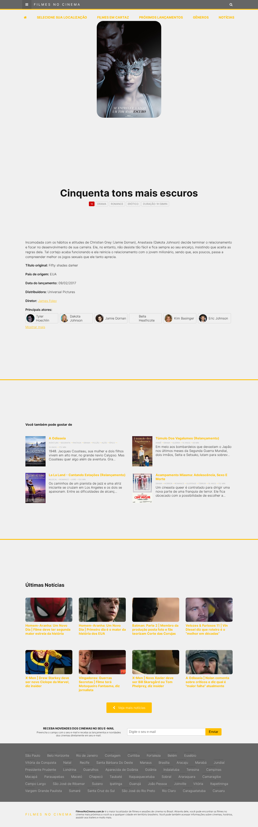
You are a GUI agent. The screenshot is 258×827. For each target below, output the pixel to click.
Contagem (113, 754)
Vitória (198, 783)
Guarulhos (90, 769)
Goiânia (150, 769)
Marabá (201, 761)
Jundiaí (219, 761)
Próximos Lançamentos (161, 17)
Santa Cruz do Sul (101, 790)
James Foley (47, 301)
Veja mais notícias (130, 708)
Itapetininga (219, 783)
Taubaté (116, 776)
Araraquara (186, 776)
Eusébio (190, 754)
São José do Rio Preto (138, 790)
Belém (172, 754)
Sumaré (74, 790)
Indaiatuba (171, 769)
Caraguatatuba (194, 790)
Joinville (180, 783)
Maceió (76, 776)
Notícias (226, 17)
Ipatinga (116, 783)
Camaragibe (211, 776)
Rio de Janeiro (87, 754)
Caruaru (219, 790)
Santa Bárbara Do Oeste (114, 761)
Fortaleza (154, 754)
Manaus (146, 761)
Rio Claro (169, 790)
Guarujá (135, 783)
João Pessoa (157, 783)
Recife (84, 761)
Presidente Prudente (40, 769)
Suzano (97, 783)
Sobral (166, 776)
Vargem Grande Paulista (43, 790)
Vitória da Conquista (40, 761)
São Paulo (32, 754)
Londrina (69, 769)
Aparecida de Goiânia (121, 769)
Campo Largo (35, 783)
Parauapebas (54, 776)
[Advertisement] (129, 155)
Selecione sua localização (62, 17)
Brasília (164, 761)
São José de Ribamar (69, 783)
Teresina (192, 769)
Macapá (31, 776)
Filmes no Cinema (57, 4)
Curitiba (134, 754)
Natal (68, 761)
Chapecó (96, 776)
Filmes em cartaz (113, 17)
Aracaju (182, 761)
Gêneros (201, 17)
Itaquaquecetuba (142, 776)
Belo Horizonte (58, 754)
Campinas (213, 769)
